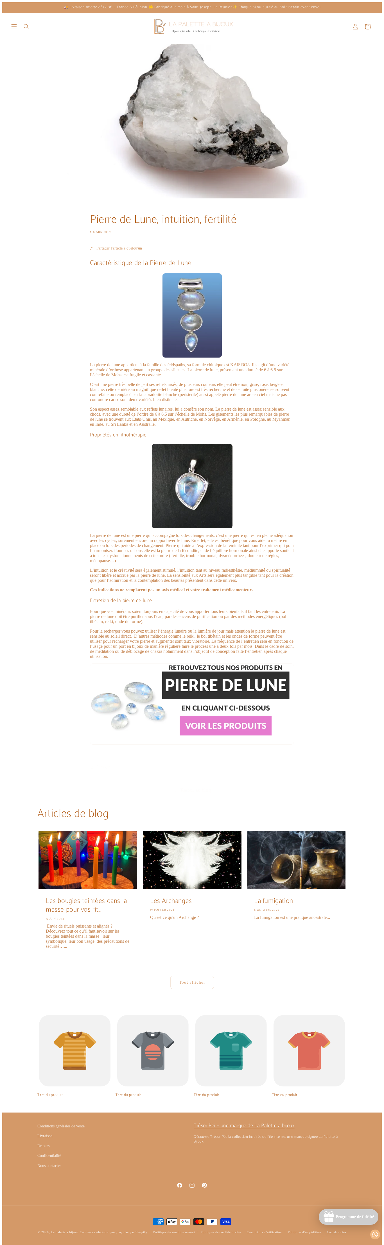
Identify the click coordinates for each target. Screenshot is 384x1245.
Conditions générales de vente (61, 1126)
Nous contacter (49, 1166)
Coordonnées (336, 1232)
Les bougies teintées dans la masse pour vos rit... (86, 905)
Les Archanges (171, 901)
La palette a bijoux (65, 1232)
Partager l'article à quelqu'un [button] (119, 248)
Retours (43, 1146)
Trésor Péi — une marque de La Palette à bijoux (244, 1126)
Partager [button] (103, 767)
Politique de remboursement (174, 1232)
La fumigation (273, 901)
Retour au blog (195, 790)
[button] (14, 26)
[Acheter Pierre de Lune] (192, 744)
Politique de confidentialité (221, 1232)
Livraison (45, 1136)
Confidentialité (49, 1156)
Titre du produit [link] (50, 1095)
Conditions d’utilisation (264, 1232)
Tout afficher (192, 982)
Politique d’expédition (304, 1232)
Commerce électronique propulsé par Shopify (113, 1232)
